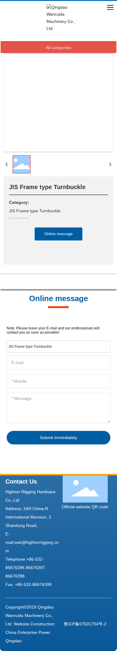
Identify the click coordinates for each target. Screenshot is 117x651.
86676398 (15, 576)
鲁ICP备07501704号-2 (85, 623)
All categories (58, 47)
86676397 (35, 567)
